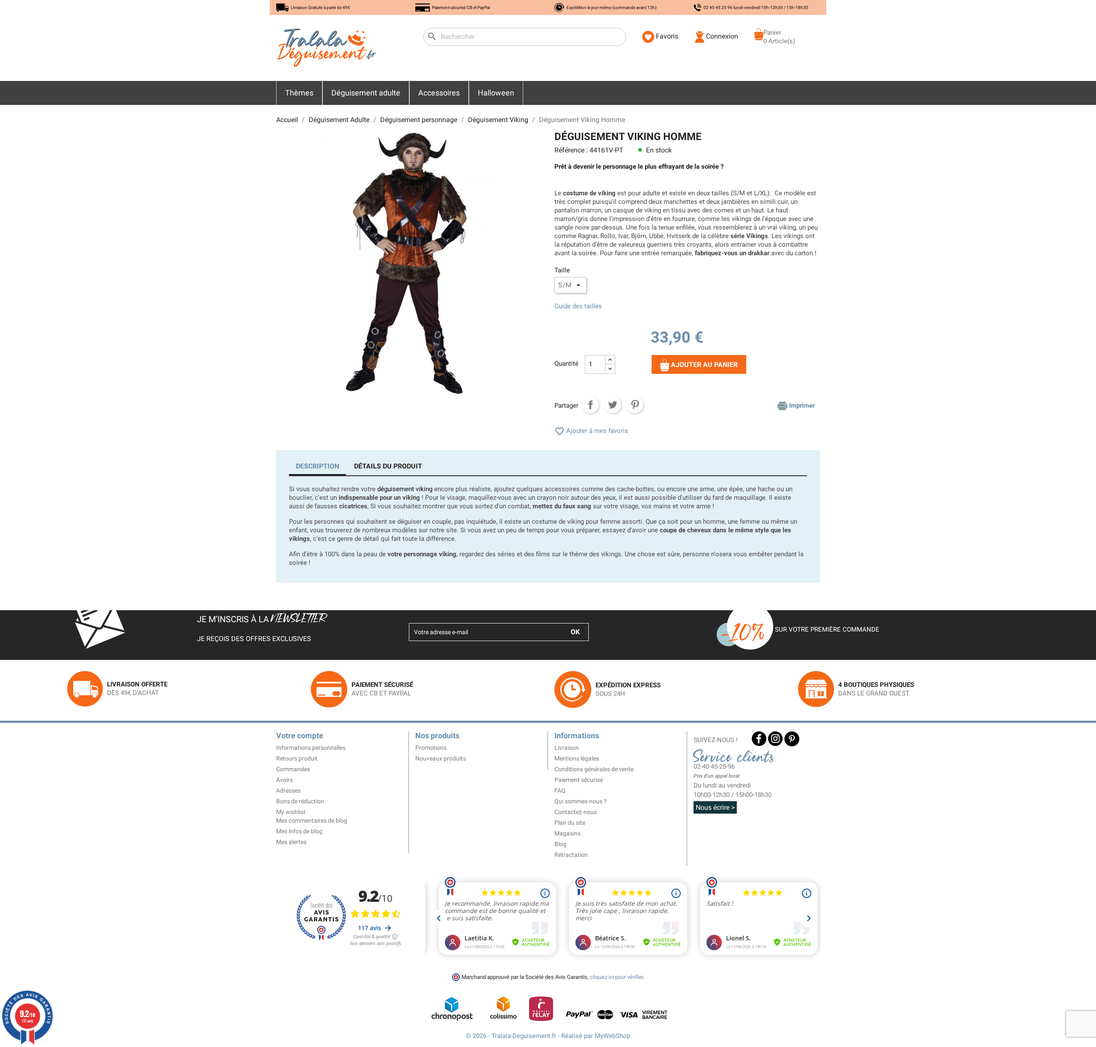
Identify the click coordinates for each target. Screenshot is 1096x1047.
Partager (590, 404)
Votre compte (299, 735)
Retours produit (297, 758)
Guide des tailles (578, 306)
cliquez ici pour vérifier (616, 977)
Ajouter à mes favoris (591, 431)
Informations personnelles (310, 747)
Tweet (612, 404)
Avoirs (284, 779)
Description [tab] (317, 466)
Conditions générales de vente (594, 769)
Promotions (431, 747)
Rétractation (571, 854)
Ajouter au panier (703, 365)
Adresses (288, 790)
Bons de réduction (300, 801)
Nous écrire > (715, 807)
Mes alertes (291, 841)
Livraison (566, 747)
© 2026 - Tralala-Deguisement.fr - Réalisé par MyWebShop (548, 1036)
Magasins (567, 833)
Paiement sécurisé (578, 779)
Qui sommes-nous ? (580, 801)
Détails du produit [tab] (388, 466)
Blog (560, 844)
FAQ (560, 790)
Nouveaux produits (440, 758)
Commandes (293, 769)
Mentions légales (576, 758)
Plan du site (569, 822)
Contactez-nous (575, 811)
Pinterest (634, 404)
